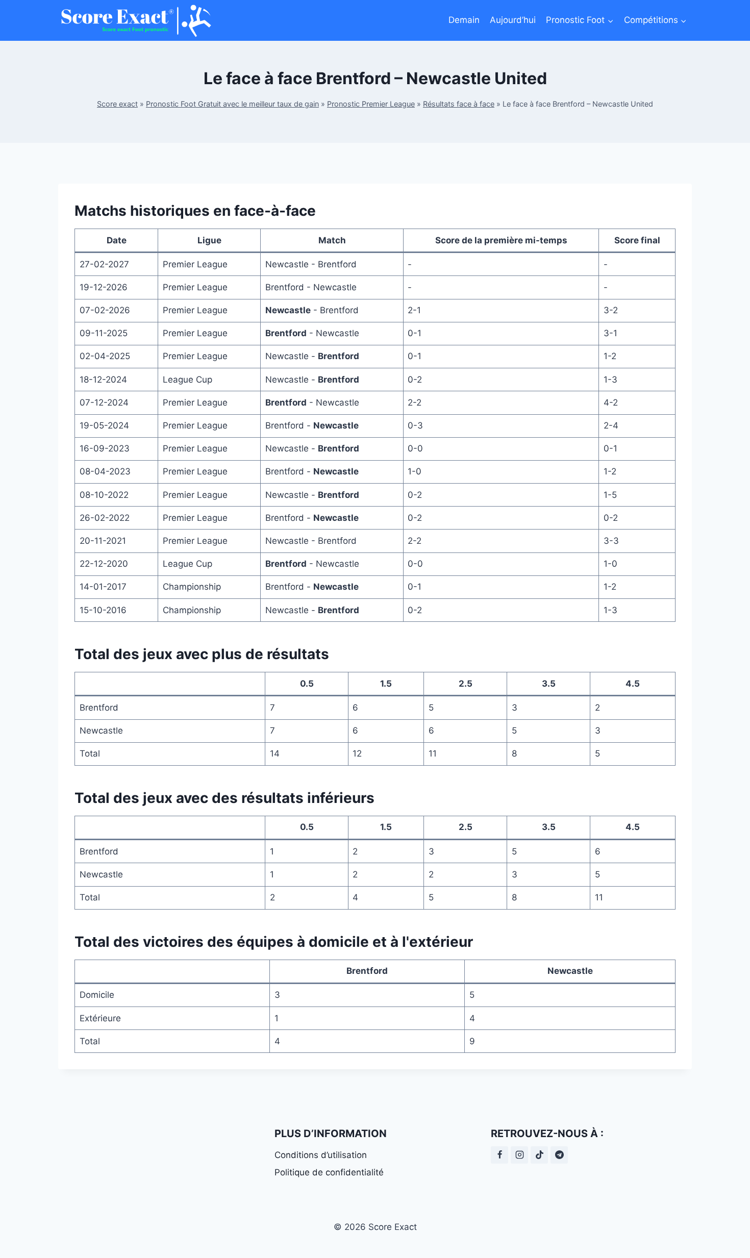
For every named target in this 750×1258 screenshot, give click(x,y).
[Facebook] (499, 1155)
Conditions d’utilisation (320, 1155)
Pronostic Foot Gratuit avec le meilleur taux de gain (232, 103)
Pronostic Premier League (371, 103)
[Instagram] (519, 1155)
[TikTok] (539, 1155)
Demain (464, 20)
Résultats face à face (458, 103)
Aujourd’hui (513, 20)
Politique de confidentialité (329, 1172)
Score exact (117, 103)
